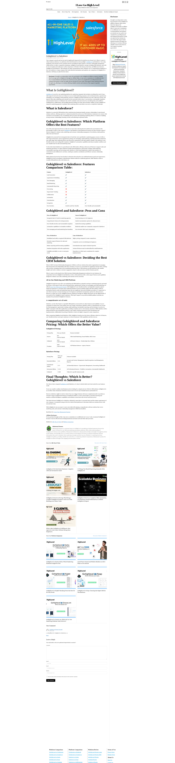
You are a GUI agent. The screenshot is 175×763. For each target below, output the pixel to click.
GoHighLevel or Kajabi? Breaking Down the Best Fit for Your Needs (60, 591)
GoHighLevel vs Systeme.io (56, 754)
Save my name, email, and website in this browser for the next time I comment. (63, 676)
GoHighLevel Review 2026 (94, 754)
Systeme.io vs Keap (73, 759)
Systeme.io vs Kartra (74, 757)
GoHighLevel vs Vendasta (55, 762)
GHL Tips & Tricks (56, 422)
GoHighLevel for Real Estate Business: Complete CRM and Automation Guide (59, 469)
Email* (47, 666)
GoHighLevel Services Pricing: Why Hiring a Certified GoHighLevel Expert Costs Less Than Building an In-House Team (59, 499)
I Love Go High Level (87, 5)
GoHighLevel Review (93, 757)
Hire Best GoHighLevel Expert (111, 12)
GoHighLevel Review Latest (95, 752)
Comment (48, 645)
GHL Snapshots (75, 12)
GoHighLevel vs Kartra (54, 757)
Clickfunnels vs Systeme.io (75, 754)
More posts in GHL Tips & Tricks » (101, 442)
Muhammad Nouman (120, 64)
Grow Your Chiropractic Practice (58, 287)
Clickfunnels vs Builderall (75, 752)
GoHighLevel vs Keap (54, 759)
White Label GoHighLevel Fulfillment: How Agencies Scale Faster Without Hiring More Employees (58, 530)
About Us (110, 760)
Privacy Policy (111, 752)
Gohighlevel (67, 130)
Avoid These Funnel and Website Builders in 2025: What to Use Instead (91, 562)
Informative (99, 12)
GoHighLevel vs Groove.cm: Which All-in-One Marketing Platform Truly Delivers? (59, 620)
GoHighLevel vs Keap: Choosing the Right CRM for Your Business (91, 591)
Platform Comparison (68, 422)
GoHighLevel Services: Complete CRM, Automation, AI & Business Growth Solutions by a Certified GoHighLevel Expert (91, 499)
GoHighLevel (89, 62)
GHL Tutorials (83, 12)
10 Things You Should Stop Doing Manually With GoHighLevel (91, 469)
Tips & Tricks (91, 12)
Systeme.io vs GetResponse (75, 762)
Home (58, 12)
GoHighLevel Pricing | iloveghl (55, 629)
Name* (47, 661)
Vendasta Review (92, 759)
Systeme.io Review (93, 762)
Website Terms (111, 754)
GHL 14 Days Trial (66, 12)
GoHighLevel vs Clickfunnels (56, 752)
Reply (47, 635)
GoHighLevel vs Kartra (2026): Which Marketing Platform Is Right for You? (59, 562)
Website (47, 670)
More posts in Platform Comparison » (100, 535)
